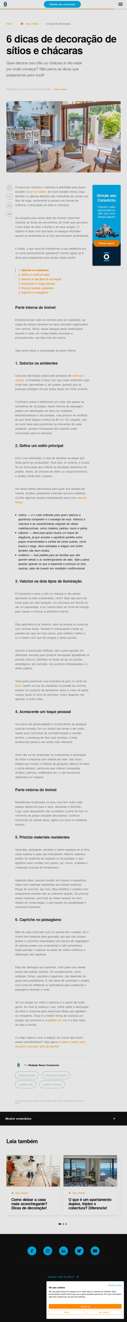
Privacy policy (115, 1285)
